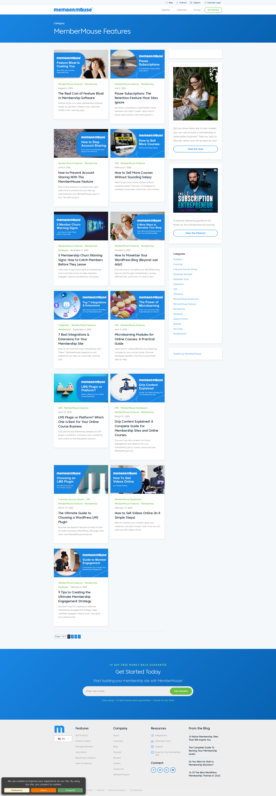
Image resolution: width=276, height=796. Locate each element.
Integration (63, 325)
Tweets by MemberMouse (187, 353)
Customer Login (214, 3)
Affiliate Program (121, 774)
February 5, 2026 (123, 167)
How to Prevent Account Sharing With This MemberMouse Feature (76, 177)
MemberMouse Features (70, 84)
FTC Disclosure (136, 790)
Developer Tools (181, 279)
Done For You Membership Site (167, 753)
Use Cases (178, 329)
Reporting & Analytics (85, 758)
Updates (177, 324)
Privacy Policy (87, 790)
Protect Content (82, 741)
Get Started (213, 10)
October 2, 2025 (123, 250)
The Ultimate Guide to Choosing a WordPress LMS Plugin (78, 517)
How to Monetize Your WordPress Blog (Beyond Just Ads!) (136, 259)
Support (196, 3)
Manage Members (84, 746)
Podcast (183, 3)
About (116, 735)
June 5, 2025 (121, 329)
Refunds (100, 790)
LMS (117, 163)
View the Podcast (195, 233)
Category (59, 23)
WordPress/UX (179, 333)
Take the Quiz (195, 149)
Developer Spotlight (182, 274)
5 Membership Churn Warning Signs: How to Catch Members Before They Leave (80, 259)
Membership (91, 84)
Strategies (63, 250)
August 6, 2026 (65, 88)
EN (63, 738)
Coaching (177, 264)
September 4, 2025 (82, 329)
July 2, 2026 (120, 88)
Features (166, 10)
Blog (170, 3)
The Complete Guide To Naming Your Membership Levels (203, 750)
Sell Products (81, 735)
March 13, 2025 (65, 508)
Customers (182, 10)
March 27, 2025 (122, 416)
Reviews (117, 758)
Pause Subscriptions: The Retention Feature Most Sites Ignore (136, 97)
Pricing (197, 10)
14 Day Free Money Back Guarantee (138, 664)
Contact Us (118, 769)
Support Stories (180, 319)
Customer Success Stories (71, 499)
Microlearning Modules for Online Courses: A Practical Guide (135, 339)
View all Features (83, 763)
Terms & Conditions (116, 790)
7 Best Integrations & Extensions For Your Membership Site (73, 339)
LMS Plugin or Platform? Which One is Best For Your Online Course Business (80, 421)
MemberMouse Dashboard (134, 408)
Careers (116, 763)
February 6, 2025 (78, 587)
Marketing (178, 294)
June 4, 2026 (64, 167)
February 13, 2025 (123, 508)
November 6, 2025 (79, 250)
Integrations (161, 735)
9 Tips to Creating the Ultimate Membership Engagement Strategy (74, 596)
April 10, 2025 (65, 412)
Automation (81, 752)
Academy (177, 259)
